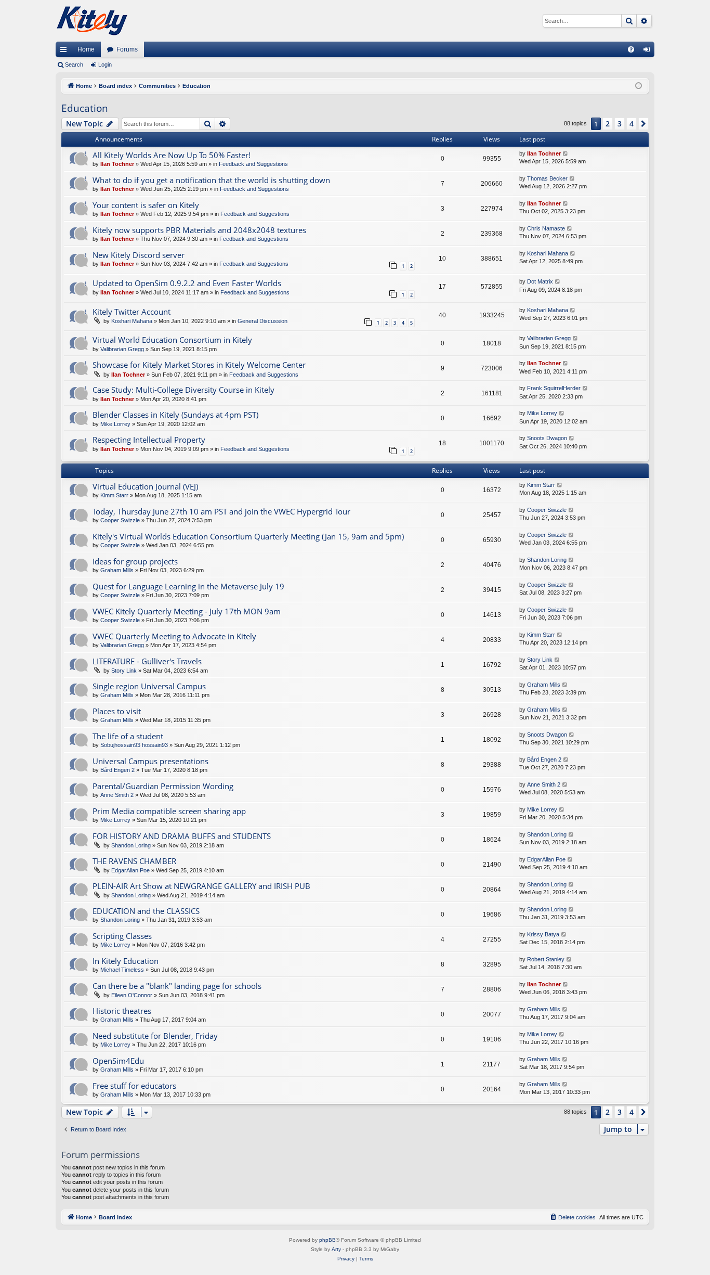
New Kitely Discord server (139, 255)
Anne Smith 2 (117, 795)
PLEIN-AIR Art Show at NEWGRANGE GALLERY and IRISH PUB (201, 886)
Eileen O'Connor (131, 995)
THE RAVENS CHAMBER (134, 861)
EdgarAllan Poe (130, 870)
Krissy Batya (543, 934)
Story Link (124, 670)
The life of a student (128, 736)
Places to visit (117, 711)
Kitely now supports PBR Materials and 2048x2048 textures (199, 230)
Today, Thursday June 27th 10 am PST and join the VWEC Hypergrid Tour (221, 511)
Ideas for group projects (135, 561)
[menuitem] (631, 49)
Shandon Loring (547, 560)
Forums (127, 49)
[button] (643, 124)
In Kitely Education (126, 961)
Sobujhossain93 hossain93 (134, 745)
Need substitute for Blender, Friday (155, 1036)
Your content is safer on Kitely (146, 205)
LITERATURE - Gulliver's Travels (147, 661)
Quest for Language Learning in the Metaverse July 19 (188, 586)
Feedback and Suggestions (253, 164)
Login (105, 64)
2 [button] (608, 123)
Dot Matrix (540, 281)
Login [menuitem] (648, 51)
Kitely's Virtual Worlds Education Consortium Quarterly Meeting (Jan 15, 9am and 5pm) (248, 536)
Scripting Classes (122, 936)
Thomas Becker (547, 178)
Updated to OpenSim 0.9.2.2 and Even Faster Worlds (187, 283)
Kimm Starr (114, 495)
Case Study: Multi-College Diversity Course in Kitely (183, 389)
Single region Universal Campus (149, 686)
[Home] (92, 21)
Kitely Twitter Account (131, 311)
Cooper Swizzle (120, 520)
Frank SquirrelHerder (554, 388)
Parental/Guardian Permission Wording (163, 786)
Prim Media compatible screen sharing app (169, 811)
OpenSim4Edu (118, 1060)
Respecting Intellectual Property (149, 439)
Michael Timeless (122, 970)
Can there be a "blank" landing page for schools (177, 986)
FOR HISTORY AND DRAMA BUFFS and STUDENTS (182, 836)
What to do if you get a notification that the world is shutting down (211, 180)
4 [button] (631, 123)
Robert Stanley (545, 959)
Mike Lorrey (115, 424)
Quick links (65, 51)
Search (74, 64)
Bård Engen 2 (117, 770)
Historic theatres (122, 1011)
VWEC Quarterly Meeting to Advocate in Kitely (174, 636)
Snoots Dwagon (547, 438)
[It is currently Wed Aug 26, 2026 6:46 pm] (638, 86)
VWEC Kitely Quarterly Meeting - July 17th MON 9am (187, 611)
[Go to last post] (565, 154)
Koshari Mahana (547, 253)
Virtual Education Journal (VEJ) (145, 486)
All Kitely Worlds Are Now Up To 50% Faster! (172, 155)
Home (86, 49)
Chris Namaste (546, 228)
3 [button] (619, 123)
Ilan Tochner (117, 164)
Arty (336, 1249)
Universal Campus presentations (150, 761)
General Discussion (262, 321)
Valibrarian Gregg (122, 349)
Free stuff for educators (134, 1085)
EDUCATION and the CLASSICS (146, 911)
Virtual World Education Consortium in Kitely (172, 339)
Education (84, 108)
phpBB (327, 1240)
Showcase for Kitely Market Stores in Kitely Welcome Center (199, 364)
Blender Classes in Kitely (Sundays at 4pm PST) (175, 414)
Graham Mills (117, 570)
